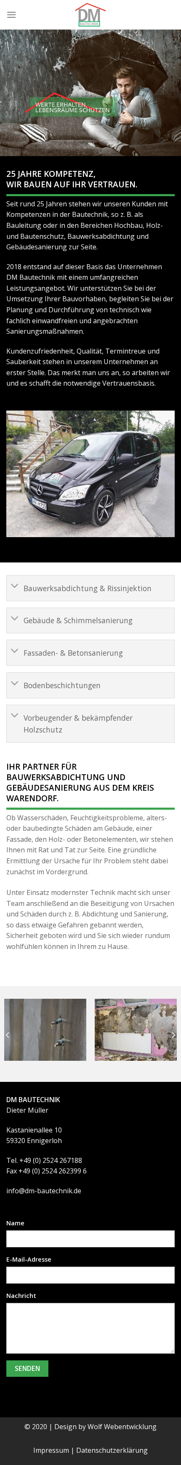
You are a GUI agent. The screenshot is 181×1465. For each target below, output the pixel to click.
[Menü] (11, 14)
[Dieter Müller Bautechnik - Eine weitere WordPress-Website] (90, 15)
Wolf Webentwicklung (122, 1426)
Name (15, 1223)
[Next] (173, 1035)
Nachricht (21, 1296)
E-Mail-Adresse (28, 1259)
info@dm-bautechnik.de (43, 1190)
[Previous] (8, 1035)
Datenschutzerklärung (112, 1450)
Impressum (51, 1450)
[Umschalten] (15, 587)
